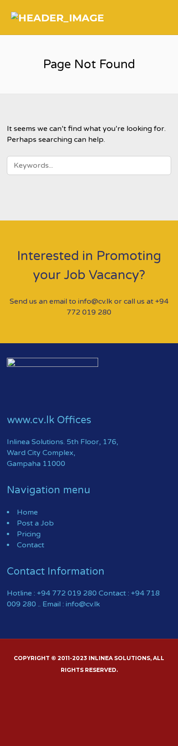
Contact (30, 545)
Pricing (29, 534)
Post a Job (35, 523)
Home (27, 512)
